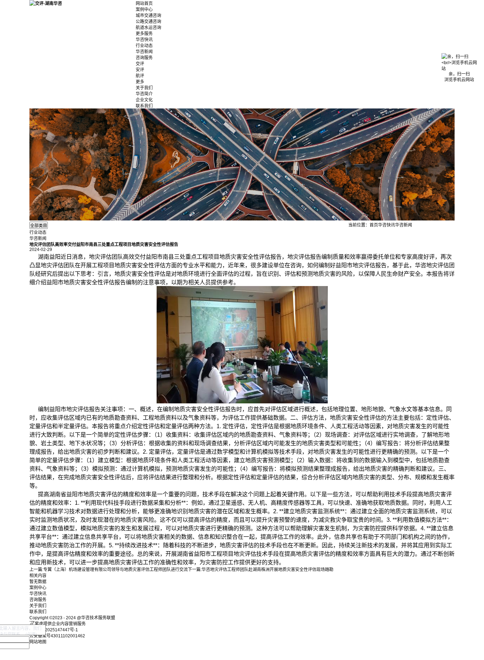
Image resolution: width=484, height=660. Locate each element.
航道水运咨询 (148, 27)
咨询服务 (144, 57)
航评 (140, 75)
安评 (140, 69)
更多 (140, 81)
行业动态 (144, 45)
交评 (140, 63)
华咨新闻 (144, 51)
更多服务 (144, 33)
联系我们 (144, 106)
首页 (374, 225)
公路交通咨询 (148, 21)
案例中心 (144, 9)
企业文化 (144, 99)
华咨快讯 (144, 39)
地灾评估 (100, 257)
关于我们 (144, 87)
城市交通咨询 (148, 15)
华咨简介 (144, 93)
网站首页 (144, 3)
